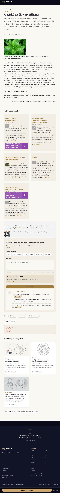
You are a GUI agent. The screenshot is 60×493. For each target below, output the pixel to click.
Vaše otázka (9, 258)
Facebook (12, 315)
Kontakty (33, 468)
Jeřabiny (35, 157)
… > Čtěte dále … (12, 140)
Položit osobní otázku (27, 490)
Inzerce (33, 470)
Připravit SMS (30, 286)
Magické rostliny (13, 9)
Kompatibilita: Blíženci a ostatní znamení (28, 411)
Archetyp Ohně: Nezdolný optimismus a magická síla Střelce (39, 120)
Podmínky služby (11, 281)
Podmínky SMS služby (36, 473)
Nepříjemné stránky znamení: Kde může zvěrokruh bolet (40, 360)
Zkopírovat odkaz (33, 315)
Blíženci (7, 321)
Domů (5, 9)
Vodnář (33, 462)
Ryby (46, 462)
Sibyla (7, 122)
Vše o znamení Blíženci (10, 411)
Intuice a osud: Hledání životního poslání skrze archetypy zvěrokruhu (28, 226)
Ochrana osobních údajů (37, 475)
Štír (45, 457)
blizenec (13, 321)
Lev (32, 455)
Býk (46, 450)
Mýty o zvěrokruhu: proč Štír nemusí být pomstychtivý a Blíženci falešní (15, 395)
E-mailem (21, 315)
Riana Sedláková (9, 161)
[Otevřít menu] (56, 2)
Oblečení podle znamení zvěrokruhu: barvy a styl (12, 360)
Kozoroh (47, 460)
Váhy (32, 457)
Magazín (4, 473)
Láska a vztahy (5, 468)
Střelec (33, 460)
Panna (46, 455)
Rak (46, 453)
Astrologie (4, 477)
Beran (32, 450)
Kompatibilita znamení (7, 475)
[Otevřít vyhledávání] (52, 2)
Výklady (4, 470)
